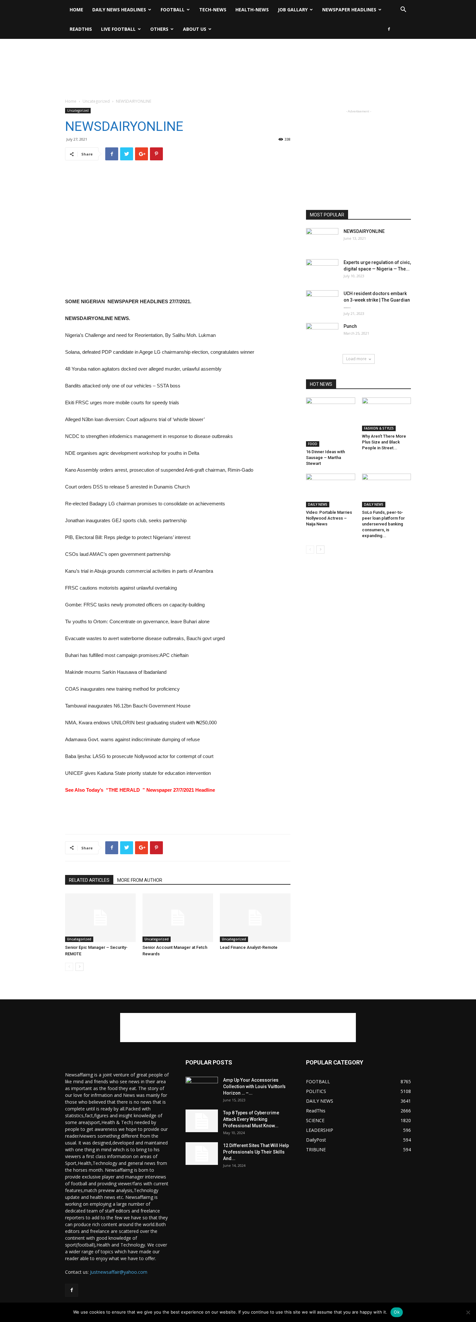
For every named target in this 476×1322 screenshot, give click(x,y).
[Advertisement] (238, 61)
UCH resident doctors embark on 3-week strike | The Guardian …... (377, 300)
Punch (350, 326)
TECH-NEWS (212, 9)
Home (76, 9)
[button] (403, 10)
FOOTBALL (173, 9)
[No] (468, 1312)
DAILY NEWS (317, 504)
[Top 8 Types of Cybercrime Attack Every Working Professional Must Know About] (202, 1120)
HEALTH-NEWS (252, 9)
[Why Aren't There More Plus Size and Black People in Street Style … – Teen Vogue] (386, 414)
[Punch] (322, 334)
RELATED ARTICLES (89, 880)
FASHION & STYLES (379, 428)
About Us (194, 29)
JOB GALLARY (293, 9)
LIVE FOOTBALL (118, 29)
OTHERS (159, 29)
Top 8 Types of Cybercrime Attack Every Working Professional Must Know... (251, 1119)
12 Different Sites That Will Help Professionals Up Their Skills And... (256, 1152)
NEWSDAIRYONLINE (364, 231)
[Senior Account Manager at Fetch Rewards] (177, 917)
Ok (397, 1312)
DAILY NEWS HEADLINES (119, 9)
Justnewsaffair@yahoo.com (118, 1272)
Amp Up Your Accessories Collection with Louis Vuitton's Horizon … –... (254, 1086)
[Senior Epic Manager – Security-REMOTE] (100, 917)
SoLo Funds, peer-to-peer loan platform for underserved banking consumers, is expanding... (383, 524)
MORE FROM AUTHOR (139, 880)
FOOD (312, 444)
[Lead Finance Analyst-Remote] (255, 917)
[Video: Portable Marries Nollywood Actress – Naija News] (330, 490)
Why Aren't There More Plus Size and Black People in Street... (384, 442)
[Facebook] (389, 29)
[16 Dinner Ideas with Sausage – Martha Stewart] (330, 422)
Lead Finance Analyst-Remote (249, 947)
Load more (356, 359)
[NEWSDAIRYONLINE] (322, 239)
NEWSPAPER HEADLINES (349, 9)
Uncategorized (96, 101)
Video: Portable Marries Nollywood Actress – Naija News (329, 518)
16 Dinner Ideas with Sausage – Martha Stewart (325, 457)
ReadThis (81, 29)
